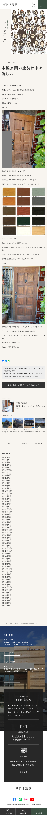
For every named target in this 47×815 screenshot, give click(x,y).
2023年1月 (5, 527)
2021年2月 (5, 565)
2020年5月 (5, 579)
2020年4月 (5, 581)
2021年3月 (5, 563)
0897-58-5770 (12, 671)
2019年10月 (5, 591)
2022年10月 (5, 532)
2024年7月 (5, 498)
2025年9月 (5, 475)
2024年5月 (5, 501)
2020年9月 (5, 573)
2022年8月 (5, 535)
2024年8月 (5, 496)
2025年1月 (5, 488)
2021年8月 (5, 555)
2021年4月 (5, 561)
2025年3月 (5, 485)
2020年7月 (5, 576)
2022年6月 (5, 539)
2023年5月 (5, 521)
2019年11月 (5, 589)
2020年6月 (5, 578)
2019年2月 (5, 604)
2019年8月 (5, 594)
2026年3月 (5, 466)
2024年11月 (5, 492)
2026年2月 (5, 467)
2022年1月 (5, 547)
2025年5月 (5, 482)
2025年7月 (5, 479)
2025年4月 (5, 483)
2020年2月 (5, 584)
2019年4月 (5, 600)
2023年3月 (5, 524)
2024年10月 (5, 493)
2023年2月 (5, 526)
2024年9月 (5, 495)
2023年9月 (5, 514)
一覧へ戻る (23, 443)
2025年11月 (5, 472)
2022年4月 (5, 542)
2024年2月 (5, 506)
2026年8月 (5, 458)
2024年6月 (5, 500)
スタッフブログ (14, 624)
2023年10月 (5, 513)
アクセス (12, 652)
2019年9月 (5, 592)
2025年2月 (5, 487)
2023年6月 (5, 519)
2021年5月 (5, 560)
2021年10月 (5, 552)
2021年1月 (5, 566)
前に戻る (38, 443)
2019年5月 (5, 599)
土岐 (13, 62)
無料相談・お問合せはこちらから (24, 385)
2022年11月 (5, 531)
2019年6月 (5, 597)
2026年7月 (5, 459)
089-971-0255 (12, 645)
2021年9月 (5, 553)
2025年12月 (5, 470)
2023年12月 (5, 509)
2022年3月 (5, 544)
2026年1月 (5, 469)
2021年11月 (5, 550)
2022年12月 (5, 529)
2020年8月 (5, 574)
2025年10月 (5, 474)
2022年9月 (5, 534)
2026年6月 (5, 461)
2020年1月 (5, 586)
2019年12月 (5, 587)
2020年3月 (5, 582)
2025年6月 (5, 480)
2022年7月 (5, 537)
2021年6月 (5, 558)
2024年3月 (5, 505)
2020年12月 (5, 568)
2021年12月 (5, 548)
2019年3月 (5, 602)
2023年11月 (5, 511)
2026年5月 (5, 462)
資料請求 (23, 772)
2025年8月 (5, 477)
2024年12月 (5, 490)
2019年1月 (5, 605)
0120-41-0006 (23, 736)
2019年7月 (5, 595)
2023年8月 (5, 516)
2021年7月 (5, 557)
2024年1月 (5, 508)
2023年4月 (5, 522)
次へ (9, 443)
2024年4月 (5, 503)
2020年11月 (5, 569)
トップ (5, 624)
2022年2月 (5, 545)
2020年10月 (5, 571)
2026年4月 (5, 464)
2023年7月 (5, 518)
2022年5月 (5, 540)
